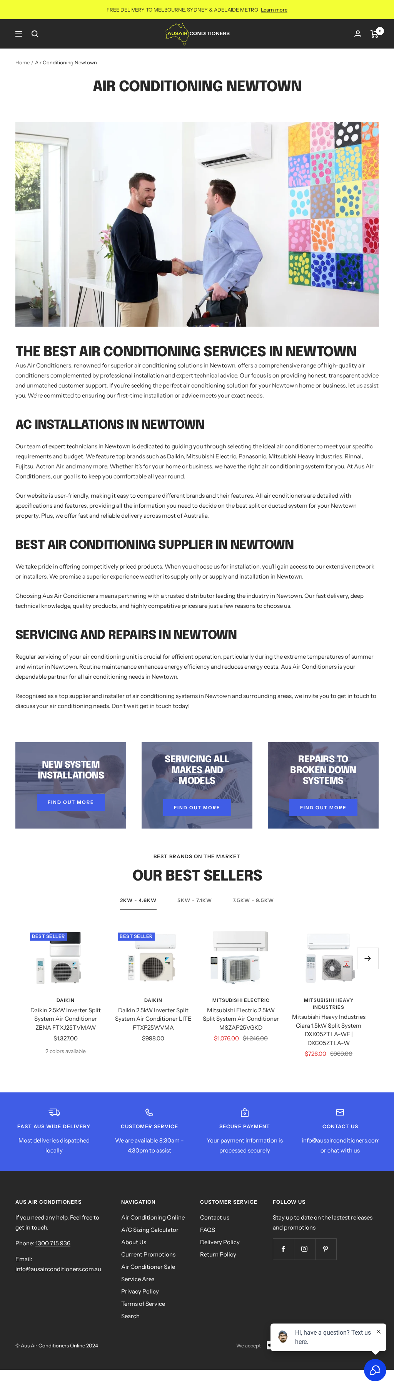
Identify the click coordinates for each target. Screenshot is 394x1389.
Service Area (138, 1279)
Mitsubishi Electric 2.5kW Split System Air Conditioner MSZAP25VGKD (241, 1019)
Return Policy (218, 1254)
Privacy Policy (140, 1291)
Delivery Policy (220, 1242)
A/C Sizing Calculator (150, 1229)
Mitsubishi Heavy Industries (329, 1003)
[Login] (357, 33)
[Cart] (375, 34)
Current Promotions (148, 1254)
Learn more (274, 10)
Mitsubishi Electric (241, 1000)
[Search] (35, 33)
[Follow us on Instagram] (304, 1249)
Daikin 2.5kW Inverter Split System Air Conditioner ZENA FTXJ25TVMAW (65, 1019)
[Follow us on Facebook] (283, 1249)
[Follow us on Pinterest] (325, 1249)
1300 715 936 (52, 1243)
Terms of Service (143, 1303)
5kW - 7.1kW (194, 900)
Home (22, 62)
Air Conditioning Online (153, 1217)
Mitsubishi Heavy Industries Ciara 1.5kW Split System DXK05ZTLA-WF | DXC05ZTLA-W (329, 1030)
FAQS (207, 1229)
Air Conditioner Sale (148, 1266)
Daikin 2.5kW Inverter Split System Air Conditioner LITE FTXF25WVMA (153, 1019)
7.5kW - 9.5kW (253, 900)
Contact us (214, 1217)
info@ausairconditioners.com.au (58, 1269)
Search (130, 1316)
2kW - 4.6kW (138, 900)
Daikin (66, 1000)
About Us (133, 1242)
